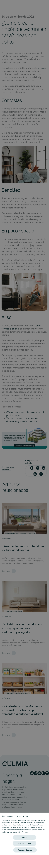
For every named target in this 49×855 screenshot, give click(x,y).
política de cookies (28, 827)
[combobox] (46, 815)
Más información (23, 832)
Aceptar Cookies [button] (24, 843)
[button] (24, 836)
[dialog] (24, 834)
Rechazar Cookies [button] (25, 850)
